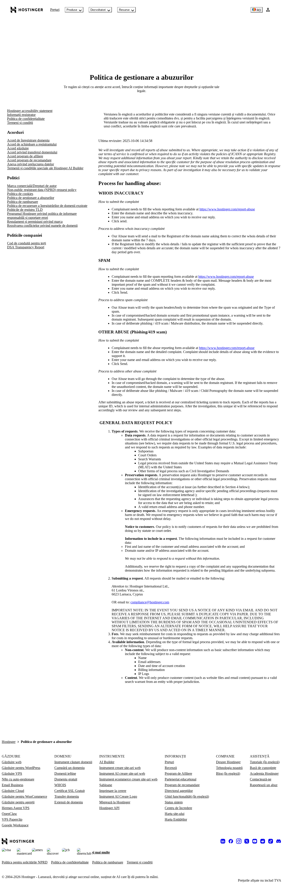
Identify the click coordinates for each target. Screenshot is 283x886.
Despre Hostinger (228, 762)
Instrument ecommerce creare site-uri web (128, 779)
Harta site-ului (174, 814)
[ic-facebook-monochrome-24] (230, 841)
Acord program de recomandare (29, 160)
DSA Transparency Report (25, 247)
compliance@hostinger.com (149, 602)
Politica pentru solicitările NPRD (25, 862)
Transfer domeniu (66, 796)
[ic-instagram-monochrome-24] (238, 841)
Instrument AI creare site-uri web (122, 773)
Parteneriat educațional (180, 779)
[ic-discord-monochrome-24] (278, 841)
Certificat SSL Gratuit (69, 791)
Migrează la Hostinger (114, 802)
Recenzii (171, 768)
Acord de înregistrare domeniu (28, 140)
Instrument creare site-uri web (120, 768)
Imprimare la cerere (112, 791)
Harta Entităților (176, 819)
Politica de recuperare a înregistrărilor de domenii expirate (47, 206)
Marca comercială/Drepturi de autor (32, 186)
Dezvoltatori (98, 9)
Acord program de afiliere (25, 156)
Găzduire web (11, 762)
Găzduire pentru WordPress (21, 768)
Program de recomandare (182, 785)
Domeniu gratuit (65, 779)
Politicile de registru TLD (25, 210)
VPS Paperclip (12, 819)
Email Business (12, 785)
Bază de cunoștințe (263, 768)
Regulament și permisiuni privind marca (35, 221)
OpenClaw (9, 814)
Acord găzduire (18, 148)
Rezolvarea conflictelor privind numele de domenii (42, 225)
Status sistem (174, 802)
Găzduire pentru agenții (18, 802)
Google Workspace (15, 825)
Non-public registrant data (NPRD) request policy (41, 190)
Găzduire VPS (12, 773)
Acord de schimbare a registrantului (32, 144)
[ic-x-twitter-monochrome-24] (246, 841)
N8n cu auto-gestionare (18, 779)
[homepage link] (27, 9)
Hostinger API (109, 808)
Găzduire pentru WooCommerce (24, 796)
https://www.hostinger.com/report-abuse (227, 209)
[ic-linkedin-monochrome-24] (223, 841)
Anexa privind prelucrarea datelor (30, 164)
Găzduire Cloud (13, 791)
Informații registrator (21, 115)
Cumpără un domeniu (69, 768)
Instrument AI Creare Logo (118, 796)
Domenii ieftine (65, 773)
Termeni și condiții (20, 123)
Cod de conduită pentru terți (26, 243)
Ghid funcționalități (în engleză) (187, 796)
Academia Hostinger (264, 773)
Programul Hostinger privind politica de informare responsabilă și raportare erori (42, 215)
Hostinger (8, 742)
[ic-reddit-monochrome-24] (262, 841)
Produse (72, 9)
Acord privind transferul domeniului (32, 152)
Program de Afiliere (178, 773)
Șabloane (105, 785)
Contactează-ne (260, 779)
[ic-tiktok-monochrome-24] (270, 841)
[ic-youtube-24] (254, 841)
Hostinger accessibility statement (29, 111)
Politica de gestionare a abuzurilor (30, 198)
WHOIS (60, 785)
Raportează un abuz (263, 785)
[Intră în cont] (268, 9)
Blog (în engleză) (228, 773)
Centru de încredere (178, 808)
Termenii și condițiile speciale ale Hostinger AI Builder (45, 168)
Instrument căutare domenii (73, 762)
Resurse (124, 9)
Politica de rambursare (22, 202)
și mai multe (101, 852)
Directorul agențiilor (179, 791)
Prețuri (54, 9)
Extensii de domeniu (68, 802)
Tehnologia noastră (229, 768)
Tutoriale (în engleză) (264, 762)
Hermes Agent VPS (15, 808)
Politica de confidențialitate (26, 119)
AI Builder (106, 762)
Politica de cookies (20, 194)
